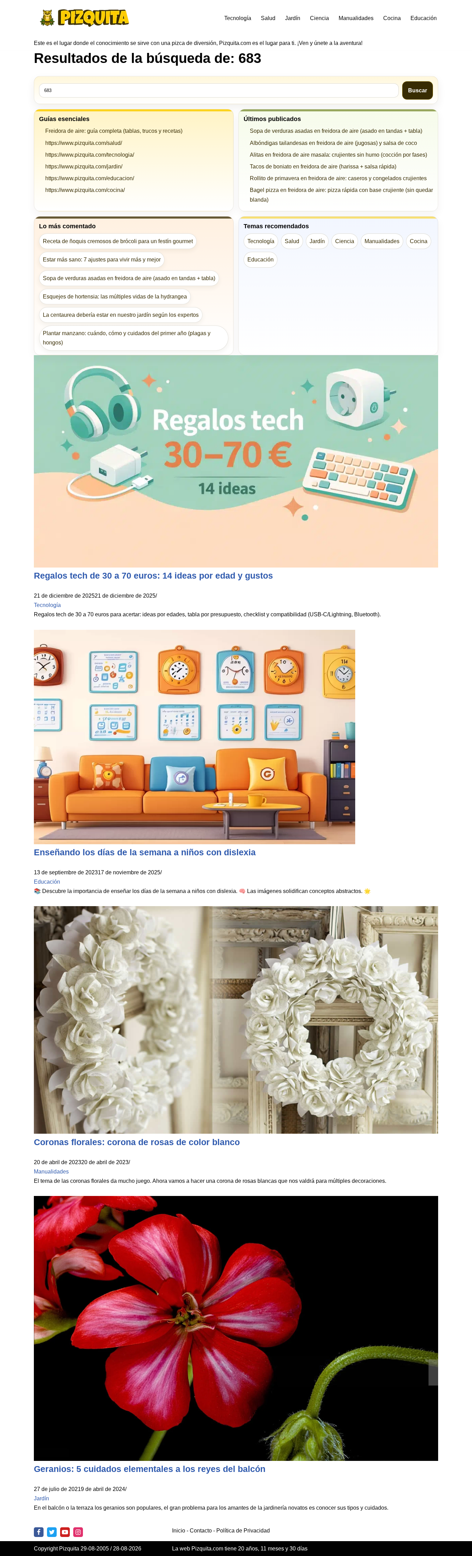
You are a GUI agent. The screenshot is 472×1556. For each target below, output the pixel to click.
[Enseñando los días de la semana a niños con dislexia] (194, 842)
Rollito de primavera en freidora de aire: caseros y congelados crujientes (338, 178)
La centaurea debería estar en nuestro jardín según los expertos (121, 315)
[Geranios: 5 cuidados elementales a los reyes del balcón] (236, 1459)
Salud (268, 18)
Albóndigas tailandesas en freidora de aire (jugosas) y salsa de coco (333, 143)
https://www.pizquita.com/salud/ (83, 143)
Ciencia (319, 18)
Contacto (201, 1531)
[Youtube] (65, 1532)
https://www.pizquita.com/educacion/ (89, 178)
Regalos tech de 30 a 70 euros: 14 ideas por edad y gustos (153, 575)
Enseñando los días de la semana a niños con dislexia (145, 852)
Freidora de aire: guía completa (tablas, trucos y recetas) (113, 131)
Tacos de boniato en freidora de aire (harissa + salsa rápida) (323, 166)
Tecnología (237, 18)
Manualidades (356, 18)
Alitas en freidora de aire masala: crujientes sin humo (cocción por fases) (338, 155)
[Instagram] (78, 1532)
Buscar (417, 90)
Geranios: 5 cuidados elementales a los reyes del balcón (149, 1469)
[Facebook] (39, 1532)
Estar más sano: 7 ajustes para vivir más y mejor (102, 260)
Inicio (178, 1531)
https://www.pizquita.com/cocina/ (85, 190)
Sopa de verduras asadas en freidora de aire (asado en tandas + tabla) (336, 131)
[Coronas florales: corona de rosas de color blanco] (236, 1132)
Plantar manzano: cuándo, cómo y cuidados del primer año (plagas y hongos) (126, 338)
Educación (423, 18)
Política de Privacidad (243, 1531)
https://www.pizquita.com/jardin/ (83, 166)
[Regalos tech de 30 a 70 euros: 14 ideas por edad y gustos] (236, 566)
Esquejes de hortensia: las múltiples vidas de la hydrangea (115, 297)
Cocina (392, 18)
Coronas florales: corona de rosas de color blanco (137, 1142)
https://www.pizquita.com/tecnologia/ (89, 155)
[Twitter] (52, 1532)
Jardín (292, 18)
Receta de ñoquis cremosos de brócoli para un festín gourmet (118, 241)
